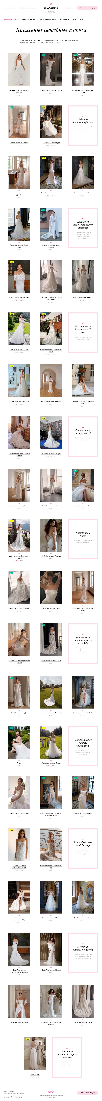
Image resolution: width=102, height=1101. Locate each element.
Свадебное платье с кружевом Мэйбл (51, 351)
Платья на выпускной (47, 19)
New (74, 19)
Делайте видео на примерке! (83, 432)
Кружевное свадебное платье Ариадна (19, 557)
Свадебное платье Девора (19, 506)
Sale (81, 19)
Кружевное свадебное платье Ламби (83, 609)
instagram (52, 1092)
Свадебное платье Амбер (83, 1022)
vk (50, 1092)
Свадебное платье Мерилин (51, 193)
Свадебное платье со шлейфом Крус (19, 919)
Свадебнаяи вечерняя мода (51, 12)
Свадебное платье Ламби (19, 143)
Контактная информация (27, 8)
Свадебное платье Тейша (51, 763)
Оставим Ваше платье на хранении (83, 743)
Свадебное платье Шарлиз (51, 918)
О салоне (7, 8)
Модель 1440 (35, 1075)
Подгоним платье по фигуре (83, 121)
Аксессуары (64, 19)
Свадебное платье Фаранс (19, 813)
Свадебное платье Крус (51, 143)
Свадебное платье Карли (51, 506)
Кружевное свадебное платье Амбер (19, 455)
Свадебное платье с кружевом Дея (51, 867)
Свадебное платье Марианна (19, 608)
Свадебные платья (11, 19)
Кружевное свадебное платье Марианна (51, 298)
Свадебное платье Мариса (83, 297)
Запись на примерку (87, 8)
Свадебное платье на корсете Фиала (83, 402)
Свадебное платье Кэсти (51, 608)
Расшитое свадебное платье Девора (19, 194)
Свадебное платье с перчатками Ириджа (19, 971)
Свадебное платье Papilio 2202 (19, 246)
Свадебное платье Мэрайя (83, 713)
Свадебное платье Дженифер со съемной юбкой (51, 814)
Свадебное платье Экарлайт (51, 90)
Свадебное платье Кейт (83, 918)
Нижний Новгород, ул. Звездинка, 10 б (51, 1095)
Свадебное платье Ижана (51, 970)
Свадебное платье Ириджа (19, 297)
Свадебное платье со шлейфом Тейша (19, 867)
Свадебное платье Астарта (51, 454)
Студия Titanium (18, 1097)
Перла (19, 763)
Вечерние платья (28, 19)
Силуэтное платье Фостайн (51, 713)
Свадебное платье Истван (51, 556)
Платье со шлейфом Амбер (51, 661)
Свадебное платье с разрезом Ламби (19, 662)
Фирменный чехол (83, 534)
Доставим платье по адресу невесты (83, 225)
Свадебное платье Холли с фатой (51, 246)
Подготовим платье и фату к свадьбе (83, 640)
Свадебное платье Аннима (51, 401)
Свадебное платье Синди (83, 506)
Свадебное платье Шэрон (83, 813)
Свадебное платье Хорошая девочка (19, 91)
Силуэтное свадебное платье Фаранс (82, 91)
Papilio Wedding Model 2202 (19, 401)
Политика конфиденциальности (14, 1093)
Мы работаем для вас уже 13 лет (83, 329)
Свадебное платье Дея (19, 713)
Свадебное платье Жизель (82, 193)
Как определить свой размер (83, 844)
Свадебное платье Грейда (19, 1022)
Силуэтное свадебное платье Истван (51, 1023)
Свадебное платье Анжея (19, 350)
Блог (14, 8)
